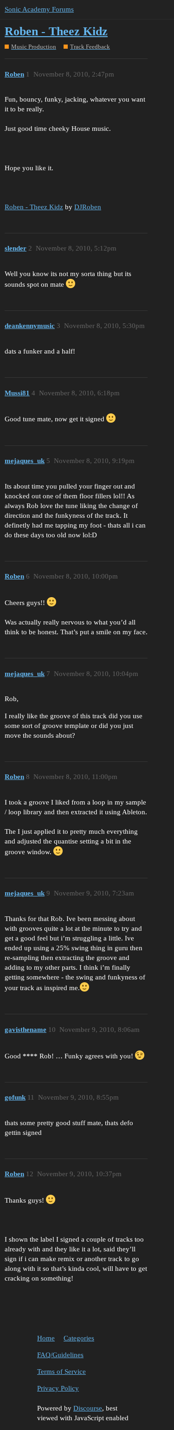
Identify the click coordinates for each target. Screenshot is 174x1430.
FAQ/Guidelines (60, 1355)
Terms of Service (61, 1371)
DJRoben (87, 207)
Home (46, 1338)
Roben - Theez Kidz (56, 31)
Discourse (87, 1408)
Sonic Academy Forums (39, 9)
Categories (79, 1338)
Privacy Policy (58, 1388)
